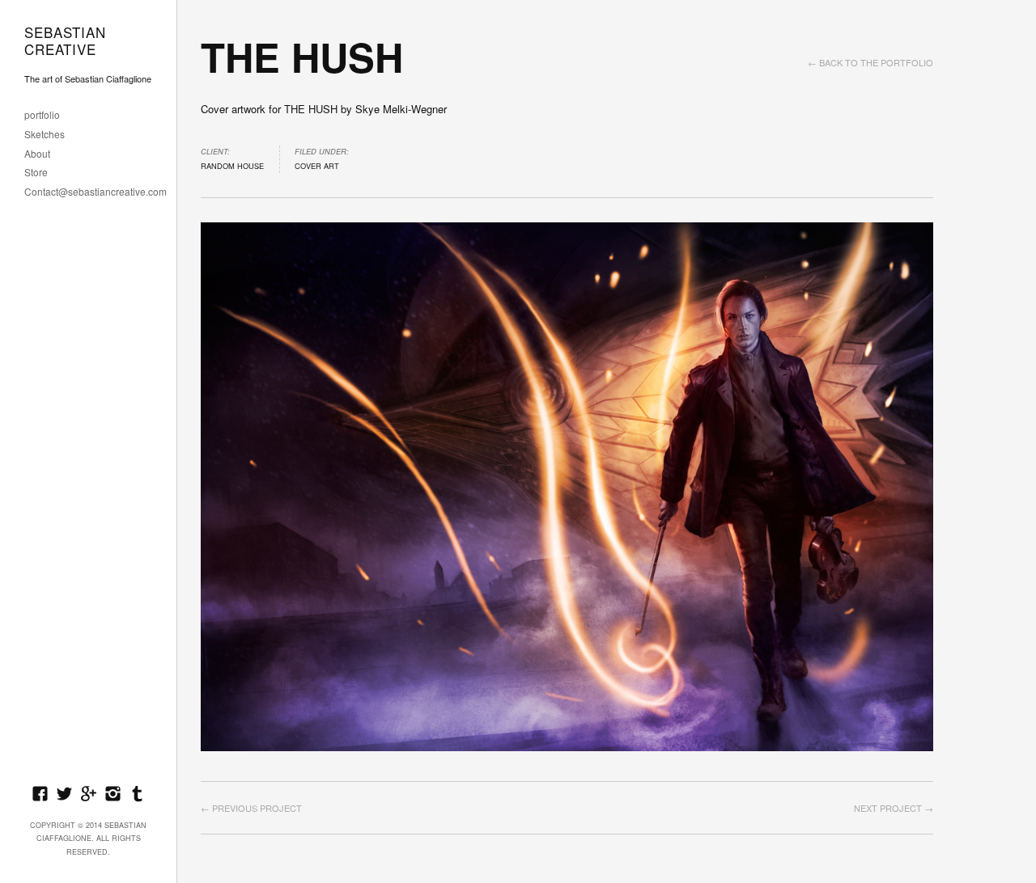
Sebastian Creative (65, 41)
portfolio (42, 115)
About (37, 154)
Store (36, 173)
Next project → (893, 807)
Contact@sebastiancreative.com (95, 192)
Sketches (44, 135)
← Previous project (251, 807)
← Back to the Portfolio (870, 62)
